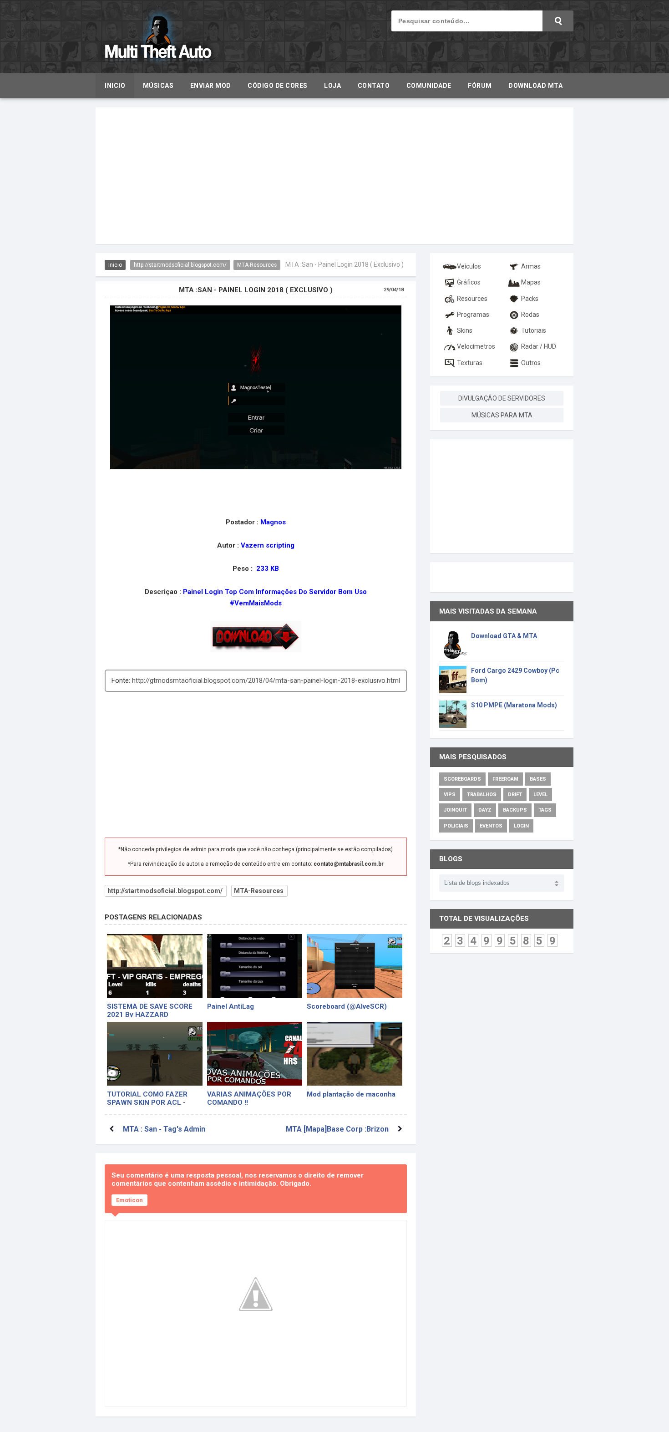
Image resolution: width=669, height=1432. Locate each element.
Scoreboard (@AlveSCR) (347, 1006)
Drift (515, 794)
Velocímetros (476, 346)
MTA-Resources (257, 265)
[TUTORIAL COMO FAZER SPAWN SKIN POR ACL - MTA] (155, 1054)
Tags (545, 810)
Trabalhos (482, 794)
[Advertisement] (334, 175)
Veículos (469, 266)
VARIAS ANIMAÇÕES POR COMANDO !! (249, 1097)
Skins (464, 330)
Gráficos (469, 282)
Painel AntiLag (230, 1006)
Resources (472, 298)
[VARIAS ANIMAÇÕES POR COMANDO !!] (255, 1054)
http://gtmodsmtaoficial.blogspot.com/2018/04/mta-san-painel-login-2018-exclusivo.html (266, 680)
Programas (473, 314)
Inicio (115, 265)
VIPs (450, 794)
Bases (538, 779)
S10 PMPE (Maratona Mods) (514, 705)
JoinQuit (455, 810)
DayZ (485, 810)
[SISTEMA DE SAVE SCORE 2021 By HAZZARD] (155, 966)
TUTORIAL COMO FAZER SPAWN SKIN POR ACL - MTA (147, 1097)
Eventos (491, 826)
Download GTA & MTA (504, 636)
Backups (515, 810)
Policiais (456, 826)
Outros (531, 362)
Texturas (469, 362)
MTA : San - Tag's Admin (164, 1129)
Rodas (530, 314)
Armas (531, 266)
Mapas (531, 282)
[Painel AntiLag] (255, 966)
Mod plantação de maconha (351, 1094)
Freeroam (505, 779)
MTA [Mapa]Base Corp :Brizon (337, 1129)
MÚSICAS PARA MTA (501, 415)
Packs (529, 298)
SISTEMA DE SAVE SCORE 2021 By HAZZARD (150, 1009)
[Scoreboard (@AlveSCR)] (354, 966)
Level (540, 794)
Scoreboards (462, 779)
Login (521, 826)
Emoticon (129, 1200)
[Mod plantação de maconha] (354, 1054)
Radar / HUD (538, 346)
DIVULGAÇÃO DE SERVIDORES (501, 398)
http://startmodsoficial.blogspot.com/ (180, 265)
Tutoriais (533, 330)
